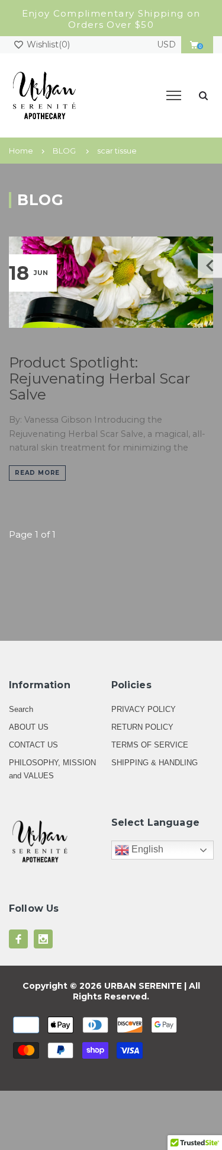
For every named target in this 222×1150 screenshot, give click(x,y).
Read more (37, 473)
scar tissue (117, 150)
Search (21, 709)
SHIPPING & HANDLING (154, 762)
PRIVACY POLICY (143, 709)
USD (166, 44)
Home (21, 150)
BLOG (64, 150)
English (146, 850)
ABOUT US (29, 727)
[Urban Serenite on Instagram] (43, 938)
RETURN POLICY (142, 727)
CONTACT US (33, 744)
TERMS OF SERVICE (149, 744)
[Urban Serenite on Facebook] (18, 938)
